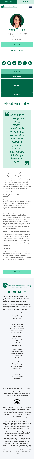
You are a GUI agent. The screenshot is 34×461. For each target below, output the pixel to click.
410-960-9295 (17, 36)
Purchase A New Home (17, 326)
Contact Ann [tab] (17, 94)
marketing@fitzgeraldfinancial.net (19, 435)
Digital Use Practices (17, 366)
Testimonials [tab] (17, 76)
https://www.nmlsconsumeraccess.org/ (17, 418)
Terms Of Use (17, 368)
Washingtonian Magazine (16, 190)
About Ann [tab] (17, 71)
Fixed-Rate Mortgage (17, 351)
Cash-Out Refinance (17, 341)
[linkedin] (14, 292)
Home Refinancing (17, 339)
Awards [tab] (17, 80)
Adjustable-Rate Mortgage (17, 353)
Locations (17, 378)
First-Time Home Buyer (17, 332)
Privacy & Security (17, 316)
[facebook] (9, 292)
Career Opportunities (17, 376)
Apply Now (8, 2)
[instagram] (19, 292)
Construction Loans (17, 355)
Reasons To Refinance (17, 343)
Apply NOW (17, 44)
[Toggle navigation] (30, 6)
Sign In (25, 2)
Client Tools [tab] (17, 85)
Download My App (17, 56)
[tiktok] (25, 292)
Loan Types (17, 357)
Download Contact (16, 50)
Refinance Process (17, 345)
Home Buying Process (17, 330)
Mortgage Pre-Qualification (17, 328)
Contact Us (17, 374)
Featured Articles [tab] (17, 90)
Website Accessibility (17, 313)
